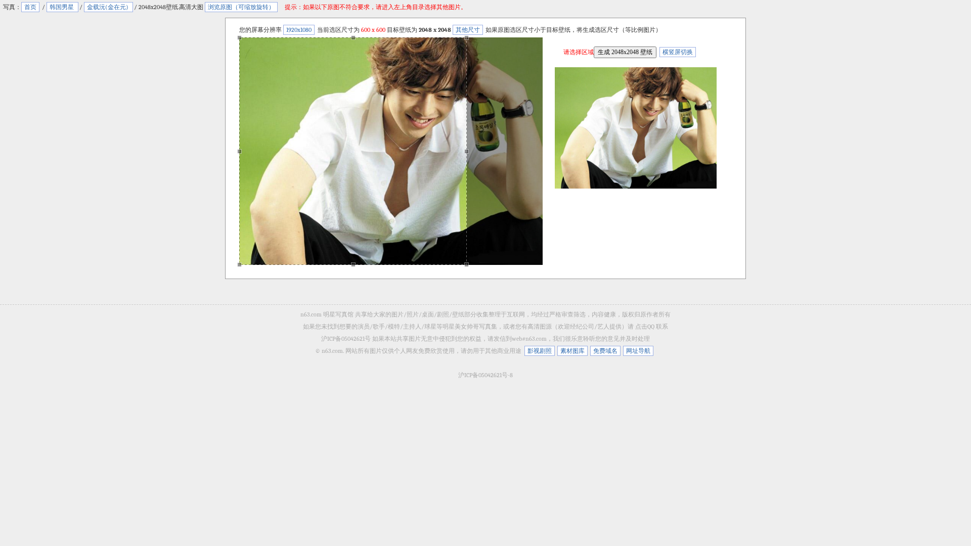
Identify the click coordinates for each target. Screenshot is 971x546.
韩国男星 (62, 7)
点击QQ (644, 326)
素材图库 (572, 350)
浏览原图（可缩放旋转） (241, 7)
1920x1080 (299, 29)
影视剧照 (539, 350)
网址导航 (638, 350)
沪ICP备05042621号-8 (485, 375)
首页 (30, 7)
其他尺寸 (468, 29)
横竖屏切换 (678, 52)
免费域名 (605, 350)
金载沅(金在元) (108, 7)
